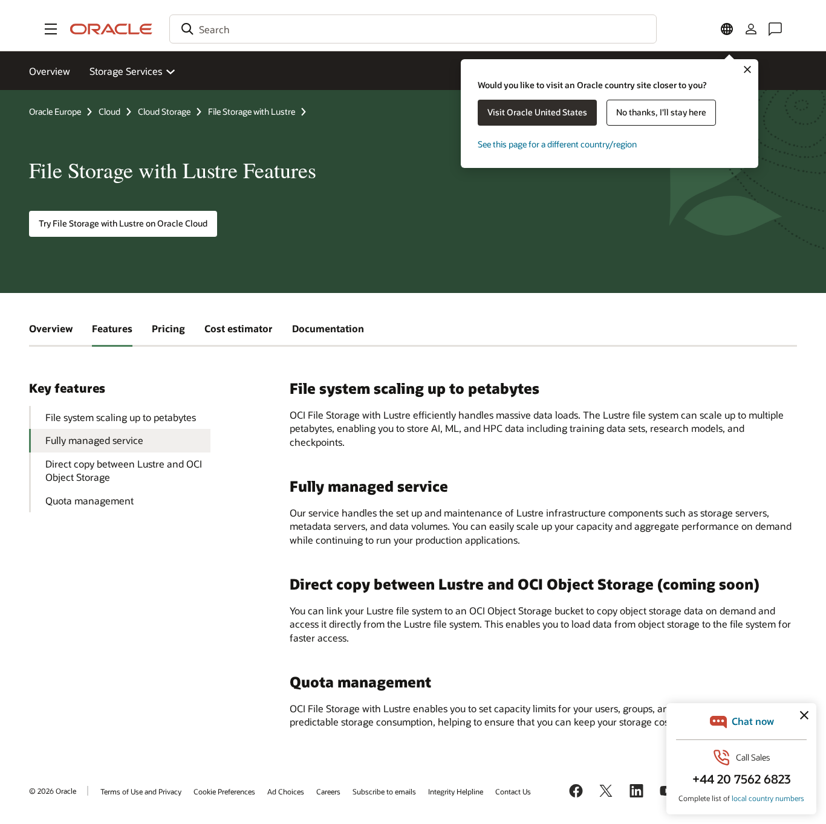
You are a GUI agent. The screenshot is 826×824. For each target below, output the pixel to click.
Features (112, 328)
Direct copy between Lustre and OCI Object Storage (123, 470)
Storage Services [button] (125, 71)
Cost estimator (238, 328)
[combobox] (413, 28)
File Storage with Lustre (251, 111)
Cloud (109, 111)
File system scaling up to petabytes (120, 417)
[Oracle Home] (111, 29)
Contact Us (513, 791)
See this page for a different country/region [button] (557, 144)
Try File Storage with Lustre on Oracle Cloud (123, 223)
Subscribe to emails (384, 791)
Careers (328, 791)
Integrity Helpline (455, 791)
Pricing (168, 328)
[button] (51, 29)
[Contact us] (775, 29)
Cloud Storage (164, 111)
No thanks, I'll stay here (661, 112)
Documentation (328, 328)
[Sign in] (751, 29)
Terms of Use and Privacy (140, 791)
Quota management (89, 500)
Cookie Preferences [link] (224, 791)
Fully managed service (94, 440)
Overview (49, 71)
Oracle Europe (55, 111)
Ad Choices (285, 791)
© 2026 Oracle (52, 791)
